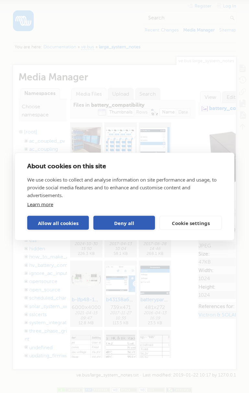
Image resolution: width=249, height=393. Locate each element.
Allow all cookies (58, 223)
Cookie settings (191, 223)
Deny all (124, 223)
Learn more (40, 204)
